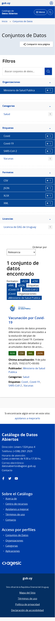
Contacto (10, 519)
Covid (27, 136)
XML (27, 203)
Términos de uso (15, 514)
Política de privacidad (27, 604)
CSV (27, 180)
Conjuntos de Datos (23, 21)
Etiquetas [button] (7, 127)
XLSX (27, 195)
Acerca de (11, 498)
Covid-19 (27, 143)
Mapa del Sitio (27, 592)
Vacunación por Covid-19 (27, 320)
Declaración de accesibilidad (27, 610)
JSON (27, 188)
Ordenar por (39, 247)
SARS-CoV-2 (27, 151)
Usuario (48, 71)
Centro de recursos (16, 504)
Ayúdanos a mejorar (17, 509)
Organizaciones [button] (11, 82)
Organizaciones (14, 540)
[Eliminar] (22, 281)
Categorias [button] (8, 105)
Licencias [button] (7, 218)
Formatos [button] (7, 172)
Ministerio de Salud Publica (27, 90)
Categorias (11, 545)
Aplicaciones (12, 551)
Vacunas (27, 158)
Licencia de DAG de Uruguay (27, 227)
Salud (27, 114)
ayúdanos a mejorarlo (27, 418)
